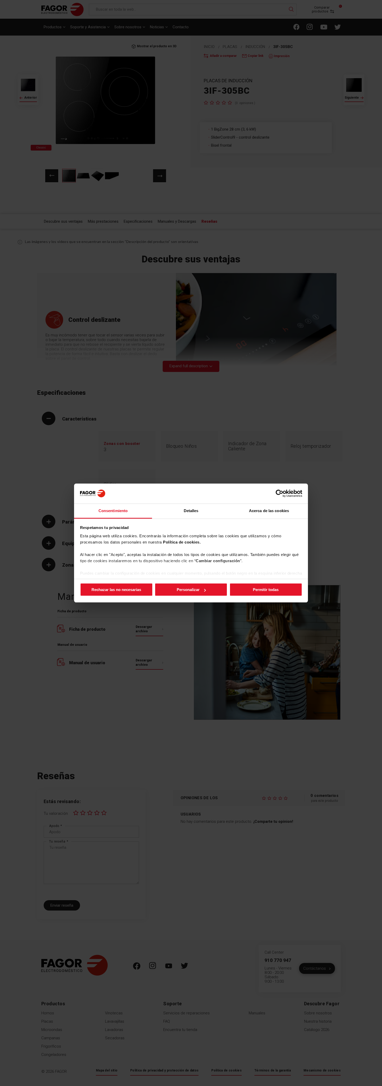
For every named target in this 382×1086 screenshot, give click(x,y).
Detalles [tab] (191, 510)
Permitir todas (266, 589)
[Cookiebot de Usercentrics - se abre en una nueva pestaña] (279, 493)
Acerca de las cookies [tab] (269, 510)
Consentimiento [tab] (113, 510)
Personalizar (188, 589)
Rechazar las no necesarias (116, 589)
